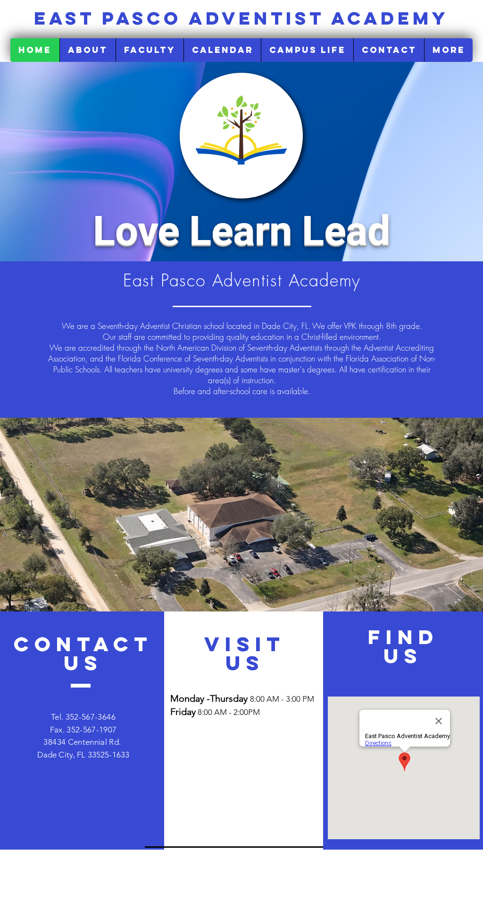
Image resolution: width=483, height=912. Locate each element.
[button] (87, 50)
